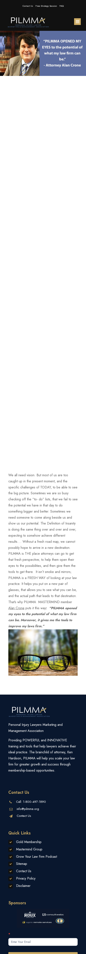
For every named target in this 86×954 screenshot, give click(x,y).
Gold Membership (29, 841)
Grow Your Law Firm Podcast (36, 856)
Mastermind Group (29, 849)
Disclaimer (23, 885)
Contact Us (28, 6)
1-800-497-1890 (34, 801)
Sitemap (21, 863)
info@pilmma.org (28, 809)
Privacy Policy (25, 878)
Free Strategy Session (46, 6)
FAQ (61, 6)
